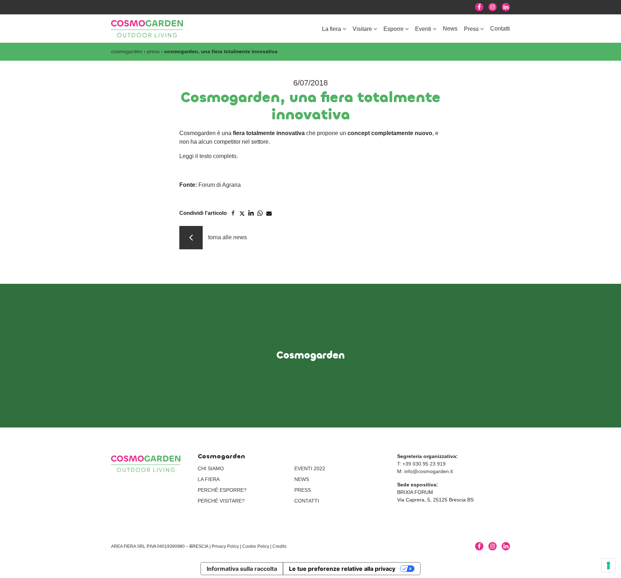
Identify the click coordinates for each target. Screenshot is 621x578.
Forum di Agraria (219, 185)
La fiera (331, 29)
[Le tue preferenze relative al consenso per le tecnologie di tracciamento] (608, 565)
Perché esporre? (222, 490)
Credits (279, 546)
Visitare (362, 29)
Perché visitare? (221, 501)
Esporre (393, 29)
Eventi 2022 (309, 468)
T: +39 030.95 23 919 (421, 464)
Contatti (500, 29)
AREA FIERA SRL (128, 546)
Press (471, 29)
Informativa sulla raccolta (242, 568)
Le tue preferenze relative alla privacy (342, 568)
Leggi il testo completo (207, 156)
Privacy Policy (225, 546)
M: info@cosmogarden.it (425, 471)
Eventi (423, 29)
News (450, 29)
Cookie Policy (255, 546)
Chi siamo (211, 468)
